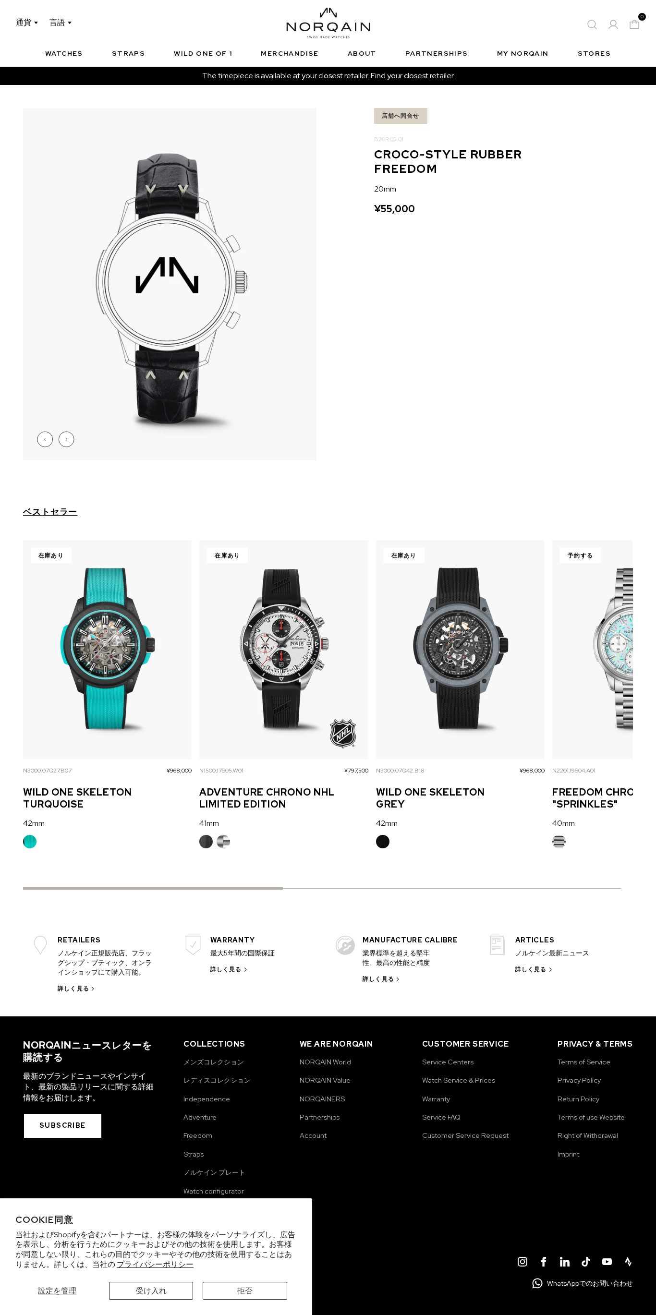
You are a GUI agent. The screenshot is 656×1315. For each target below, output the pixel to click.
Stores (594, 53)
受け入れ (151, 1291)
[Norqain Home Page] (328, 24)
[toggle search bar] (592, 24)
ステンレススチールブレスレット (223, 841)
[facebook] (543, 1263)
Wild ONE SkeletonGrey (430, 798)
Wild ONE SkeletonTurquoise (77, 798)
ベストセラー (50, 512)
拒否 (245, 1291)
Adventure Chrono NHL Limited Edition (267, 798)
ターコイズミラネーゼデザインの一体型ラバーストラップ (29, 841)
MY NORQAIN (523, 53)
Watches (64, 53)
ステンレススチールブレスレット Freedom (559, 841)
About (362, 53)
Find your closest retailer (412, 76)
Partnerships (436, 53)
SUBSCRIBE (62, 1125)
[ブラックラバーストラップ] (206, 841)
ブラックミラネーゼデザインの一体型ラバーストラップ (382, 841)
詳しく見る (73, 988)
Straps (128, 53)
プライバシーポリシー (155, 1264)
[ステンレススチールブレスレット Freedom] (559, 841)
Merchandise (289, 53)
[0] (634, 24)
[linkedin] (565, 1263)
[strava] (628, 1263)
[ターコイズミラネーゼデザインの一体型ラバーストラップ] (29, 841)
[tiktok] (586, 1263)
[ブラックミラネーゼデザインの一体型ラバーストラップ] (382, 841)
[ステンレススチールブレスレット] (223, 841)
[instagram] (522, 1263)
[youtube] (607, 1263)
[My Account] (613, 24)
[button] (46, 439)
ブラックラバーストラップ (206, 841)
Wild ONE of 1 (203, 53)
